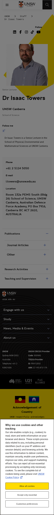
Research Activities (16, 269)
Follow (38, 27)
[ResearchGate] (4, 130)
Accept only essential (27, 495)
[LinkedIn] (15, 32)
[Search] (47, 4)
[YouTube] (38, 32)
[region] (27, 467)
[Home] (27, 4)
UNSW (7, 16)
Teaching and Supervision (20, 278)
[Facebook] (20, 32)
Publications (12, 233)
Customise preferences (27, 504)
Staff (23, 16)
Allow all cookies (27, 486)
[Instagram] (26, 32)
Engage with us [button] (13, 310)
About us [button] (9, 337)
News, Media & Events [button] (18, 328)
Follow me (7, 125)
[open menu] (7, 4)
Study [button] (7, 319)
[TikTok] (32, 32)
